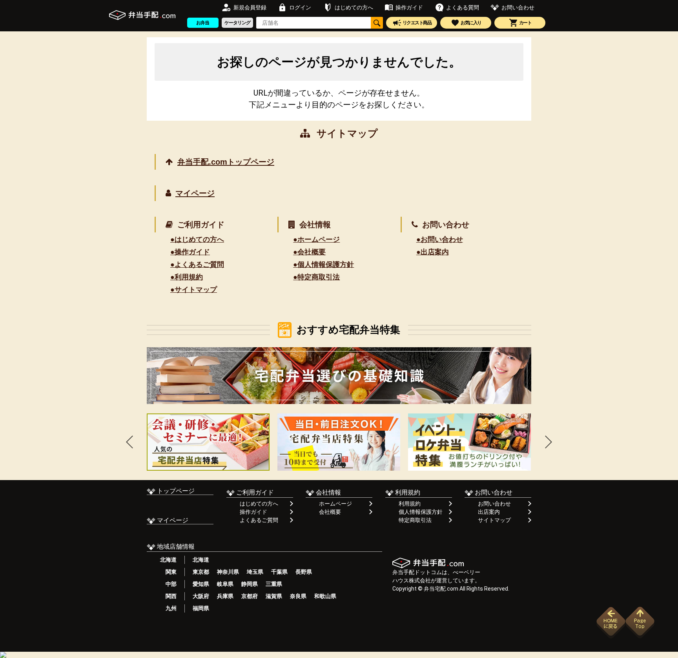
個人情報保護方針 (421, 512)
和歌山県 (325, 596)
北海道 (168, 559)
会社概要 (330, 512)
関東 (168, 572)
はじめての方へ (259, 503)
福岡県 (201, 608)
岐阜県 (225, 584)
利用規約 (410, 503)
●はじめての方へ (197, 239)
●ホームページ (316, 239)
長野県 (303, 572)
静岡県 (249, 584)
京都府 (249, 596)
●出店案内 (432, 252)
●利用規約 (186, 277)
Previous (129, 441)
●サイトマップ (193, 290)
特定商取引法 (415, 520)
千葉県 (279, 572)
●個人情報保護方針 (323, 264)
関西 (168, 596)
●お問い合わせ (439, 239)
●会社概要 (309, 252)
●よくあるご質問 (197, 264)
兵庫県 (225, 596)
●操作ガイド (190, 252)
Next (548, 441)
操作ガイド (253, 512)
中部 (168, 584)
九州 (168, 608)
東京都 (201, 572)
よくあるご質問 (259, 520)
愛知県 (201, 584)
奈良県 (298, 596)
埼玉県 (255, 572)
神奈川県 (228, 572)
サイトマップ (494, 520)
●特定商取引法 (316, 277)
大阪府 (201, 596)
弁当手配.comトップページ (225, 162)
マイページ (195, 193)
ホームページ (335, 503)
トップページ (175, 491)
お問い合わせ (494, 503)
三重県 (274, 584)
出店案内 (489, 512)
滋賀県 (274, 596)
